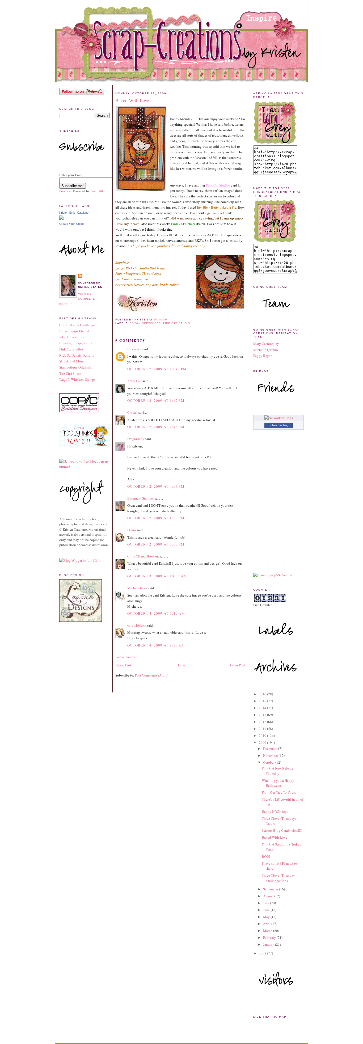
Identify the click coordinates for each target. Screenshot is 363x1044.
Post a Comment (127, 656)
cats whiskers (136, 625)
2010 (263, 735)
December (270, 748)
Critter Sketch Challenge (77, 325)
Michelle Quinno (265, 349)
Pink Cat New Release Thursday (277, 771)
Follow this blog (278, 425)
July (266, 903)
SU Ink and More (71, 361)
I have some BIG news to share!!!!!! (279, 866)
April (267, 923)
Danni (131, 529)
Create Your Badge (71, 223)
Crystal (132, 412)
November (271, 755)
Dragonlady (135, 438)
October (269, 762)
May (267, 916)
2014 (263, 707)
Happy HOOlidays (275, 811)
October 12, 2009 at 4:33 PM (155, 517)
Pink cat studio (176, 323)
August (268, 896)
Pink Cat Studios (71, 349)
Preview (65, 191)
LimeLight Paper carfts (75, 343)
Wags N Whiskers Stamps (77, 379)
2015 (263, 701)
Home (180, 665)
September (271, 889)
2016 (263, 694)
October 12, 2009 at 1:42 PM (155, 400)
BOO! (266, 856)
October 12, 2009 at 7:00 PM (155, 544)
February (270, 937)
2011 (263, 728)
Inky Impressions (71, 337)
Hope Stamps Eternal (74, 331)
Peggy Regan (262, 355)
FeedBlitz (98, 191)
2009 (263, 742)
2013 (263, 714)
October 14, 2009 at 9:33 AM (156, 645)
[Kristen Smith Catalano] (61, 218)
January (269, 944)
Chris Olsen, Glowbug (143, 556)
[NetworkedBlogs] (278, 417)
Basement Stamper (140, 498)
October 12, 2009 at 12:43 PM (157, 368)
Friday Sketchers (145, 323)
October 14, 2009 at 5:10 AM (156, 613)
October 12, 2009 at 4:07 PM (155, 486)
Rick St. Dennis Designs (76, 355)
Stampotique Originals (75, 367)
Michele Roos (137, 588)
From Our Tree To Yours (279, 792)
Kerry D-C (134, 380)
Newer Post (123, 665)
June (267, 909)
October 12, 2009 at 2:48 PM (155, 426)
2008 (263, 953)
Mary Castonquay (266, 343)
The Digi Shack (70, 373)
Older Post (237, 665)
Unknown (134, 348)
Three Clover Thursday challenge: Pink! (278, 878)
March (268, 930)
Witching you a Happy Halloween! (278, 783)
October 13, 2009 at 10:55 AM (157, 576)
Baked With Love (132, 100)
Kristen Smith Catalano (73, 212)
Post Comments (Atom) (151, 675)
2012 (263, 721)
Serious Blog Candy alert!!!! (282, 830)
